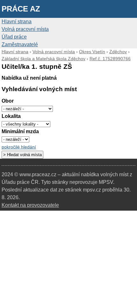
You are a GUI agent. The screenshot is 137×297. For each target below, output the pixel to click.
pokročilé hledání (19, 147)
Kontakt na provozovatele (30, 205)
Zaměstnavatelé (20, 44)
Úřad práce (14, 37)
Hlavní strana (17, 21)
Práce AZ (21, 8)
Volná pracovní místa (25, 29)
